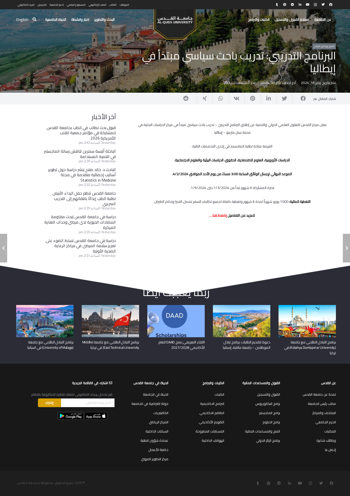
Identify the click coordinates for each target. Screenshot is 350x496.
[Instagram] (315, 5)
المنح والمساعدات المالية (262, 431)
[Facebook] (331, 5)
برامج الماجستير (269, 413)
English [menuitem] (22, 19)
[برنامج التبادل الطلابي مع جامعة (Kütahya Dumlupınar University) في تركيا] (307, 306)
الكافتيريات (160, 413)
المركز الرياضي (158, 422)
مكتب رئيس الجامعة (322, 403)
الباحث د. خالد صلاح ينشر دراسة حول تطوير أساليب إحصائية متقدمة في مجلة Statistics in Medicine (82, 175)
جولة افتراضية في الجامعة (149, 403)
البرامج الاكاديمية (212, 403)
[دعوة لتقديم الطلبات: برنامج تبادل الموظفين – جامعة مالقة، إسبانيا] (241, 306)
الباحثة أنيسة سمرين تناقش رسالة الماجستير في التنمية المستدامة (80, 153)
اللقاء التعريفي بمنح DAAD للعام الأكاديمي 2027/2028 (181, 345)
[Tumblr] (277, 5)
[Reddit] (292, 5)
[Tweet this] (284, 98)
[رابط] (175, 22)
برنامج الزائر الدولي (268, 440)
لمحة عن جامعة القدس (319, 394)
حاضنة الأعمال (158, 450)
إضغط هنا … (218, 215)
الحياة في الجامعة (155, 394)
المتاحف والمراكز (324, 413)
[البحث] (34, 19)
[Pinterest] (285, 5)
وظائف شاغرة (326, 440)
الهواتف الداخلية (213, 440)
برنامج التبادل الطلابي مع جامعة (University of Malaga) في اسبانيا (50, 345)
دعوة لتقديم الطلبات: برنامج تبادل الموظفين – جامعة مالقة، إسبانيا (246, 345)
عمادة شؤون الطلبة (154, 440)
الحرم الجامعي (325, 422)
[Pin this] (252, 98)
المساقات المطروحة (209, 431)
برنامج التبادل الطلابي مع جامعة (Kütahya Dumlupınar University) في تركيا (310, 347)
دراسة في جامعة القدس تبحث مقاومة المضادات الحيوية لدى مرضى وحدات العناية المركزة (80, 222)
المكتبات (330, 431)
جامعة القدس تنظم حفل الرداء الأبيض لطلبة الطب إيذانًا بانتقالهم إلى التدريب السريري (84, 198)
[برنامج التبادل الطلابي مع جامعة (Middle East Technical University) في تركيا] (110, 306)
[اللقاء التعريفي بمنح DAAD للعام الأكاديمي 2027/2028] (176, 306)
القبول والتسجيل (268, 394)
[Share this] (300, 98)
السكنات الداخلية (157, 431)
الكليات (219, 394)
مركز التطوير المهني (154, 459)
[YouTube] (308, 5)
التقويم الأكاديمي (211, 422)
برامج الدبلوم (271, 422)
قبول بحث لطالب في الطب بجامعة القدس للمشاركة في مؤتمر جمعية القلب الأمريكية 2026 (81, 133)
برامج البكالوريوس (267, 403)
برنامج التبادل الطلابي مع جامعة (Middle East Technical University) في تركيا (110, 345)
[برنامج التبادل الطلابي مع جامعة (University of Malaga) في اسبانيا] (45, 306)
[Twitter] (323, 5)
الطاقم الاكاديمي (211, 413)
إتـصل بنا (330, 450)
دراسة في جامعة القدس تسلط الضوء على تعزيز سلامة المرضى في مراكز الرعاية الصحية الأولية (81, 246)
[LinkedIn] (300, 5)
